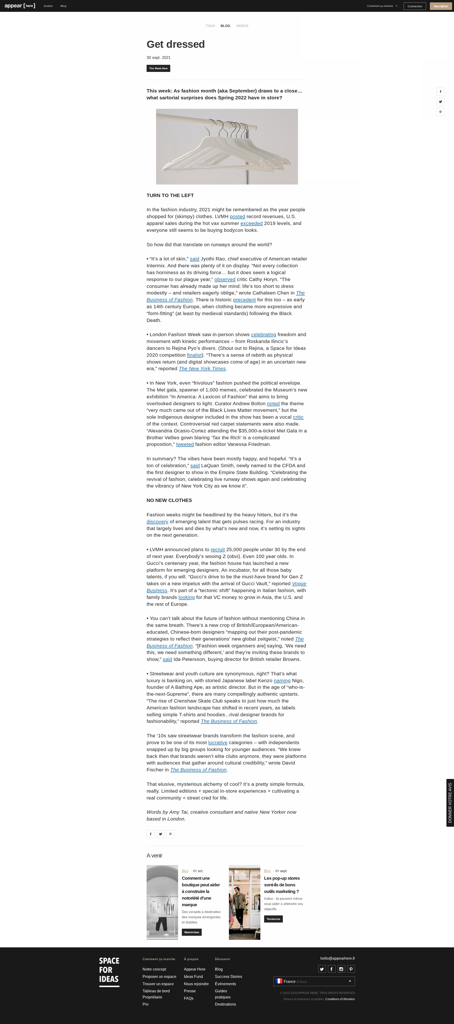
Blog (63, 5)
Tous (210, 26)
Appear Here (194, 969)
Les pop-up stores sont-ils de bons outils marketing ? (282, 885)
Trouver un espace (158, 984)
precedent (244, 299)
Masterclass (191, 932)
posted (237, 216)
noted (273, 403)
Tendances (273, 919)
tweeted (185, 444)
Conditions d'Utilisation (340, 999)
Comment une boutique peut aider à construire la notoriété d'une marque (201, 891)
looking (187, 597)
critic (298, 417)
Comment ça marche (380, 5)
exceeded (251, 223)
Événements (225, 984)
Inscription (441, 6)
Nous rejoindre (196, 984)
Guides (48, 5)
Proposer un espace (159, 977)
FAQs (188, 998)
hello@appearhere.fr (337, 958)
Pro (145, 1004)
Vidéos (242, 26)
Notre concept (154, 969)
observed (225, 279)
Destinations (225, 1004)
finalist (194, 355)
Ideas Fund (193, 977)
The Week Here (158, 68)
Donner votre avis (450, 803)
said (194, 258)
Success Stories (228, 977)
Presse (190, 991)
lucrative (217, 742)
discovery (157, 521)
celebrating (263, 334)
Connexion (415, 6)
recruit (218, 549)
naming (282, 680)
